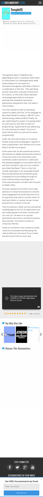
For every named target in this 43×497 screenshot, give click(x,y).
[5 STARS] (15, 313)
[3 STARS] (10, 313)
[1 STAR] (5, 313)
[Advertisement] (21, 49)
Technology (30, 21)
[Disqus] (21, 378)
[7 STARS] (20, 313)
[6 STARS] (18, 313)
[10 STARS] (27, 313)
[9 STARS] (25, 313)
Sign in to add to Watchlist (21, 13)
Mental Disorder (10, 21)
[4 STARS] (13, 313)
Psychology (21, 21)
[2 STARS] (8, 313)
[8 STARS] (22, 313)
